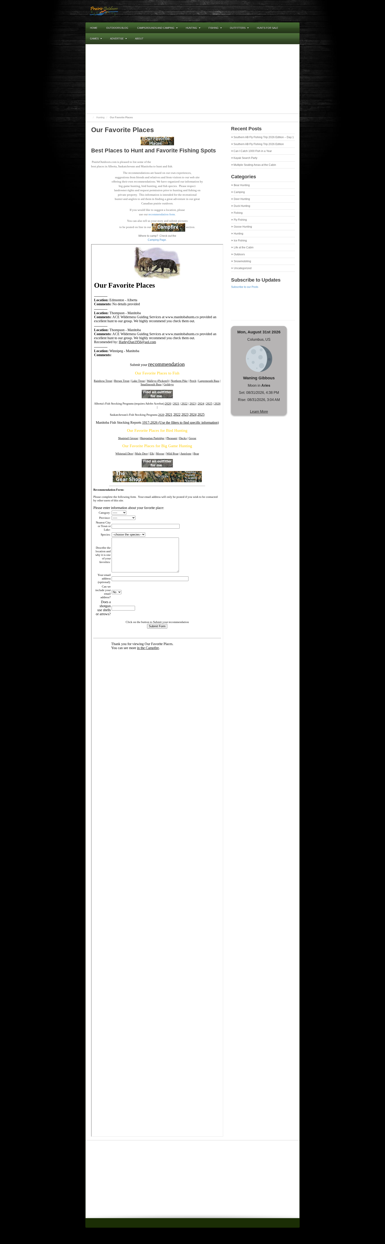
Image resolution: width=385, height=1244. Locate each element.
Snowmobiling (242, 261)
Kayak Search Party (245, 158)
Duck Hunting (242, 206)
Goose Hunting (243, 226)
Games (94, 38)
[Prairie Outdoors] (104, 10)
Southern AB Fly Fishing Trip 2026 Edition (258, 144)
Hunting (191, 28)
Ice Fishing (240, 240)
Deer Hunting (242, 199)
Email (272, 11)
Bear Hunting (242, 185)
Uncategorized (243, 268)
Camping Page (157, 239)
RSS (284, 11)
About (139, 38)
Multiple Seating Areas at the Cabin (254, 164)
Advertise (117, 38)
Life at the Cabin (244, 247)
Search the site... (294, 38)
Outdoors (239, 254)
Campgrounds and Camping (155, 28)
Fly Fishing (240, 219)
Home (93, 28)
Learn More (259, 411)
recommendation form (161, 214)
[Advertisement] (192, 79)
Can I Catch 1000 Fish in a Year (252, 151)
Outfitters (238, 28)
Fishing (214, 28)
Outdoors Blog (117, 28)
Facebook (278, 11)
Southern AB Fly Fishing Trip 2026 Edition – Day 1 (263, 137)
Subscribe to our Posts (244, 287)
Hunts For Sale (267, 28)
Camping (239, 192)
